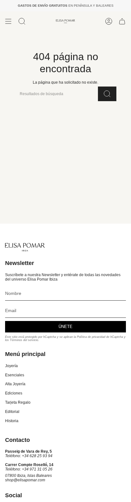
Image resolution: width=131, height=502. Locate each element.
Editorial (12, 411)
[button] (22, 21)
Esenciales (14, 375)
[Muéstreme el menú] (8, 21)
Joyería (11, 366)
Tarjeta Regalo (18, 402)
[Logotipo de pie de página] (25, 247)
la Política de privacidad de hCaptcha (99, 336)
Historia (11, 421)
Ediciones (13, 393)
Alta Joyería (15, 384)
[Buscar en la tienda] (107, 94)
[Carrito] (122, 21)
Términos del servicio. (24, 340)
